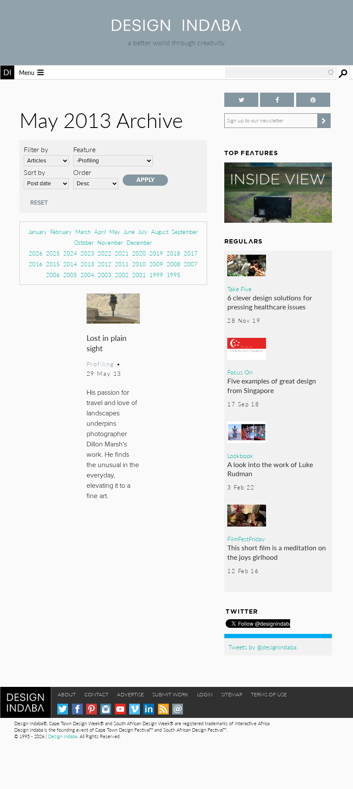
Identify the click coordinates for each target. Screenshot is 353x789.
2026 (36, 253)
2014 (70, 264)
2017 (191, 253)
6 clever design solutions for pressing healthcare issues (269, 302)
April (100, 232)
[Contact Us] (177, 709)
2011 (122, 264)
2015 (53, 264)
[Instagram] (105, 709)
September (185, 232)
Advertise (130, 694)
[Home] (176, 28)
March (83, 232)
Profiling (100, 363)
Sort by (34, 172)
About (67, 694)
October (84, 242)
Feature (84, 149)
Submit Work (170, 694)
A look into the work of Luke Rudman (270, 469)
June (129, 232)
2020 (139, 253)
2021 (122, 253)
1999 (156, 275)
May (114, 232)
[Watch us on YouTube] (120, 709)
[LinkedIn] (148, 709)
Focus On (240, 372)
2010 (139, 264)
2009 (156, 264)
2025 (53, 253)
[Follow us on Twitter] (241, 100)
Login (205, 694)
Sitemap (231, 694)
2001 (139, 275)
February (61, 232)
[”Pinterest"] (313, 100)
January (37, 232)
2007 (191, 264)
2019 (156, 253)
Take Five (239, 288)
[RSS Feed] (163, 709)
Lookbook (240, 455)
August (159, 232)
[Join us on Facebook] (277, 100)
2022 (104, 253)
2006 (53, 275)
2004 (87, 275)
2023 (87, 253)
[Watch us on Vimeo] (134, 709)
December (139, 242)
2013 (87, 264)
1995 (173, 275)
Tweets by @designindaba (263, 646)
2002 (122, 275)
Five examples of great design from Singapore (271, 385)
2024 (70, 253)
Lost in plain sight (107, 342)
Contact (96, 694)
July (143, 232)
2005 (70, 275)
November (110, 242)
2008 (173, 264)
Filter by (36, 149)
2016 (36, 264)
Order (82, 172)
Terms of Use (269, 694)
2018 (173, 253)
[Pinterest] (91, 709)
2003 (104, 275)
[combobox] (279, 72)
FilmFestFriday (246, 538)
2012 (104, 264)
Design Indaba (62, 736)
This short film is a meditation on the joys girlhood (276, 552)
